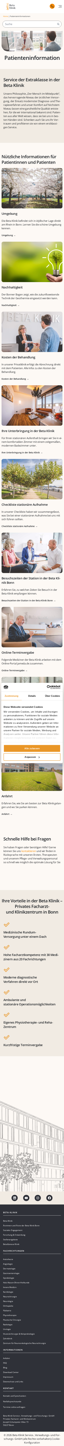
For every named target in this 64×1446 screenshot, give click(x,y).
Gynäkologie (8, 1278)
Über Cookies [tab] (52, 695)
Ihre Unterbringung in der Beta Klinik (28, 431)
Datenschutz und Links (13, 1381)
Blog (5, 1367)
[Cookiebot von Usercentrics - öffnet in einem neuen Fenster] (46, 687)
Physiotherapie (9, 1315)
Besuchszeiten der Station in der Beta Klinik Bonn (27, 600)
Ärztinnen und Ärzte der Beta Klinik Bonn (21, 1225)
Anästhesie (8, 1259)
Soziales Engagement (12, 1230)
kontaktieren (28, 851)
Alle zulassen (32, 748)
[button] (60, 6)
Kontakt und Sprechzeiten (14, 1396)
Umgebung (9, 214)
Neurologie (8, 1301)
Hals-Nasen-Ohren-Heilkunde (16, 1282)
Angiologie (8, 1264)
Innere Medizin (9, 1287)
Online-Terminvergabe (18, 652)
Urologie (7, 1329)
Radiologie (7, 1324)
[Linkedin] (14, 1198)
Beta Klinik (7, 1221)
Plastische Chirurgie (12, 1320)
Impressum (8, 1377)
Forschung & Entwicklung (14, 1235)
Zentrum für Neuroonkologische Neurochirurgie (24, 1343)
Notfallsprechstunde (12, 1401)
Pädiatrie (7, 1310)
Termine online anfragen (14, 1407)
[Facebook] (49, 1198)
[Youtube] (26, 1198)
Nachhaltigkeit (12, 287)
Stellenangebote (10, 1239)
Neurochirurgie (10, 1296)
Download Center (11, 1372)
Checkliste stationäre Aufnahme (25, 504)
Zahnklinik (7, 1338)
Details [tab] (32, 695)
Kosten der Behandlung (18, 357)
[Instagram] (38, 1198)
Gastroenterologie (11, 1273)
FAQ (5, 1363)
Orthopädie (8, 1306)
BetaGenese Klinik (11, 1244)
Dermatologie (9, 1268)
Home (5, 16)
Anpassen (30, 757)
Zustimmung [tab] (11, 695)
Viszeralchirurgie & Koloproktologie (19, 1334)
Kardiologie (8, 1292)
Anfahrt (7, 796)
